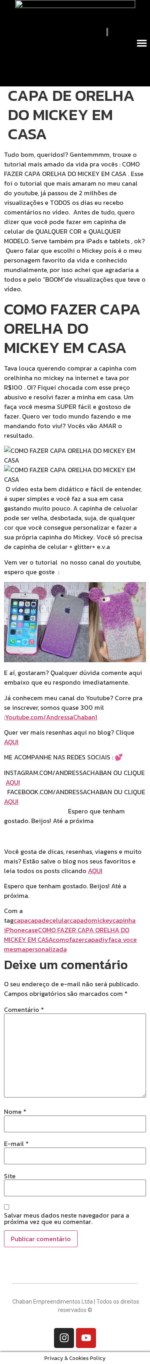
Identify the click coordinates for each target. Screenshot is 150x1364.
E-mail (16, 1143)
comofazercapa (75, 939)
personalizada (46, 949)
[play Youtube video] (75, 622)
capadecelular (49, 920)
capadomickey (91, 920)
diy (103, 939)
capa (21, 920)
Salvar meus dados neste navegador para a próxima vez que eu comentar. (66, 1218)
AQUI (11, 742)
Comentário (24, 1009)
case (31, 930)
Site (10, 1176)
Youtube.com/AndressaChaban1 (51, 717)
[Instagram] (64, 1338)
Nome (15, 1111)
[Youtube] (86, 1338)
